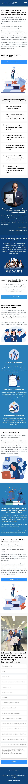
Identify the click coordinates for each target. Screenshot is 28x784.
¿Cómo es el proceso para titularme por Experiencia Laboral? (14, 127)
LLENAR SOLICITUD (14, 579)
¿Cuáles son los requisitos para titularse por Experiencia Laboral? (15, 137)
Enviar (14, 761)
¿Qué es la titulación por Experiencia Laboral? (13, 107)
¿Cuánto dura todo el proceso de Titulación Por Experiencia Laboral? (15, 147)
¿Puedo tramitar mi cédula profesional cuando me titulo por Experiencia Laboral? (15, 158)
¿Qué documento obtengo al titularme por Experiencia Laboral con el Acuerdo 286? (15, 117)
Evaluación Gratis (14, 297)
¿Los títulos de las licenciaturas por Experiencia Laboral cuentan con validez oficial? (15, 169)
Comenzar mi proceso (14, 62)
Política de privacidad (14, 780)
